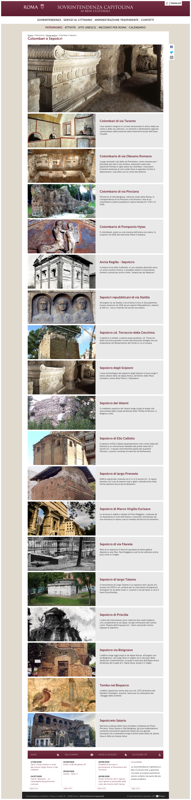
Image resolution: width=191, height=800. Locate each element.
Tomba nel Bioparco (114, 685)
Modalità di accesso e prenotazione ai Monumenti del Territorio (112, 767)
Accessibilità (136, 762)
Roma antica (51, 35)
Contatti (147, 20)
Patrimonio (53, 27)
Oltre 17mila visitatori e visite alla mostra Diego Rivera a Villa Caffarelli (44, 767)
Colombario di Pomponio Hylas (122, 227)
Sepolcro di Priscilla (114, 615)
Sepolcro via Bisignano (116, 650)
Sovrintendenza (49, 20)
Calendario (137, 27)
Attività (70, 27)
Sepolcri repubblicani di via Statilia (125, 297)
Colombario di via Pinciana (119, 191)
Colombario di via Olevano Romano (126, 156)
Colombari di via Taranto (118, 121)
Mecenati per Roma (112, 27)
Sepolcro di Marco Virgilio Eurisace (125, 509)
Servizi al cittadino (77, 20)
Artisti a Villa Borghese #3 (74, 764)
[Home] (95, 8)
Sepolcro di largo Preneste (119, 474)
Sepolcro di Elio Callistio (117, 438)
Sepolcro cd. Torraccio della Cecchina (127, 332)
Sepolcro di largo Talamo (118, 579)
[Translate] (159, 2)
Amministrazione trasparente (117, 20)
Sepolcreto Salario (113, 720)
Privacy (162, 796)
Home (30, 35)
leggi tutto (34, 788)
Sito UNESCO (87, 27)
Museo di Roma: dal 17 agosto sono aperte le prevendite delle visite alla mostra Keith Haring (112, 781)
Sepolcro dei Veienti (114, 403)
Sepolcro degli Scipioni (116, 368)
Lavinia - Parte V (70, 774)
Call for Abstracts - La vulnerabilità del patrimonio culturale (42, 781)
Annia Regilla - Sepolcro (117, 262)
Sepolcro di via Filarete (116, 544)
